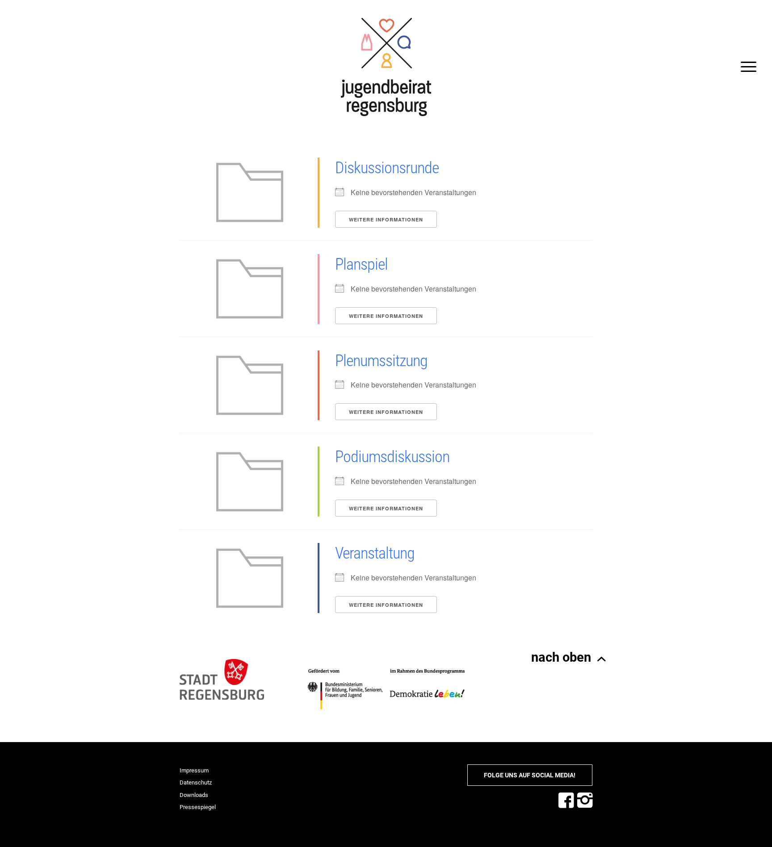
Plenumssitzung (381, 360)
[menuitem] (745, 67)
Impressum (194, 770)
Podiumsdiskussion (392, 456)
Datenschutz (196, 782)
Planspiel (361, 264)
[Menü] (745, 67)
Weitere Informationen (386, 219)
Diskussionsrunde (387, 168)
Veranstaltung (375, 553)
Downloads (194, 795)
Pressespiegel (198, 807)
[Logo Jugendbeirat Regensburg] (386, 67)
